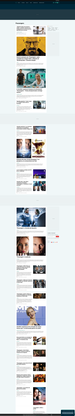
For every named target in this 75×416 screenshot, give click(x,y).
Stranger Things (52, 29)
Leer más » (21, 135)
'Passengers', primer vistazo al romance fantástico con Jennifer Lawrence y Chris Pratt (24, 295)
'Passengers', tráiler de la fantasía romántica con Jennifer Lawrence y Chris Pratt (24, 281)
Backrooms (56, 27)
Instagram (53, 2)
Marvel (56, 29)
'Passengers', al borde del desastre (27, 228)
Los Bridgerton (49, 28)
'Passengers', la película (23, 257)
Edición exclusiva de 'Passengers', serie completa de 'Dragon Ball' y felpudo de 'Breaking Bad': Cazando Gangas (28, 58)
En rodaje (18, 105)
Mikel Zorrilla (20, 66)
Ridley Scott (49, 27)
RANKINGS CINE (35, 2)
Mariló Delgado (20, 34)
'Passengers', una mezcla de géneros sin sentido (23, 388)
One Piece (53, 28)
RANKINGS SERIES (41, 2)
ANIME (31, 2)
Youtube (57, 2)
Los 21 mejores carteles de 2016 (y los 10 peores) (24, 170)
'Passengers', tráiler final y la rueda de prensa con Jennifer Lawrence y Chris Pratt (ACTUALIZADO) (23, 267)
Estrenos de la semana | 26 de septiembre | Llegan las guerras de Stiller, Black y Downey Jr (24, 376)
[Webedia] (57, 0)
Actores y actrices (19, 94)
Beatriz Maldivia (20, 396)
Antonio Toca (20, 384)
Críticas (18, 390)
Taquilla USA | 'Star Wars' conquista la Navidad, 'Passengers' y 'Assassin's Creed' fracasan (24, 183)
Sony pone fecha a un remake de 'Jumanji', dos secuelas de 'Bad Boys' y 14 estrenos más (24, 338)
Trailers (18, 271)
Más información (37, 415)
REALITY (27, 2)
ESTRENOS (23, 2)
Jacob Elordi (52, 27)
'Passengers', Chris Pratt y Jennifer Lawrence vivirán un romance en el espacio (23, 351)
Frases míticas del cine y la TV (21, 330)
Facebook (54, 2)
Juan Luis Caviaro (20, 98)
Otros (17, 62)
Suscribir (57, 236)
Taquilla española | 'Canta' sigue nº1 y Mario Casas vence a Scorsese (24, 102)
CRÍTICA (19, 2)
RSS (55, 242)
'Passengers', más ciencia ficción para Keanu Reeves (24, 363)
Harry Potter (54, 30)
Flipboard (56, 2)
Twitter (58, 2)
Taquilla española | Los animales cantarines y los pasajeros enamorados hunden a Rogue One (24, 128)
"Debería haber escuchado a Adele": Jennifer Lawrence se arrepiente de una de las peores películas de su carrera (24, 28)
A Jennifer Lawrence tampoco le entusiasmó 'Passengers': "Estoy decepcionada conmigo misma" (29, 90)
